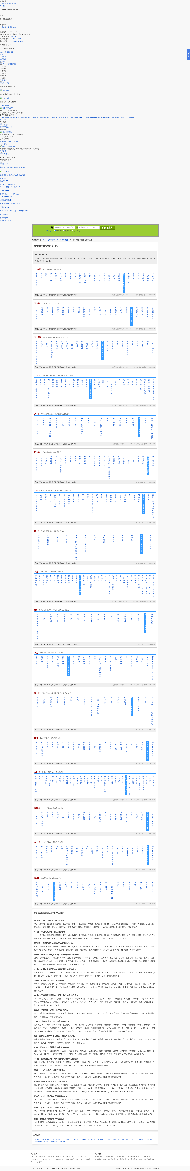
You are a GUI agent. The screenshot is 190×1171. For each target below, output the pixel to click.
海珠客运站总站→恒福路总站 (51, 878)
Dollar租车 (69, 1156)
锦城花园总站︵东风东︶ (36, 353)
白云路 (50, 578)
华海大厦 (95, 277)
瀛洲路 (120, 578)
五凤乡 (114, 276)
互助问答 (5, 171)
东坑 (43, 778)
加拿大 (24, 167)
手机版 (2, 6)
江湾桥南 (67, 345)
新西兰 (16, 167)
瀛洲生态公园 (128, 581)
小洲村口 (124, 579)
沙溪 (131, 744)
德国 (20, 167)
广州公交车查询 (62, 240)
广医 (88, 496)
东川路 (54, 578)
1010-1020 (13, 36)
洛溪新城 (133, 277)
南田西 (75, 276)
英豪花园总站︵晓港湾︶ (152, 429)
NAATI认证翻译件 (85, 117)
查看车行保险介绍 (6, 127)
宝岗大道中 (99, 461)
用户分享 (3, 151)
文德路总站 (36, 580)
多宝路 (52, 745)
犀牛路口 (66, 539)
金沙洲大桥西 (55, 500)
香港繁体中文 (14, 27)
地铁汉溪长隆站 (145, 386)
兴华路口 (67, 780)
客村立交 (75, 421)
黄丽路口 (46, 498)
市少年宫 (83, 498)
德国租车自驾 (50, 1139)
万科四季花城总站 (36, 502)
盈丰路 (146, 420)
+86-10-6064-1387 (16, 41)
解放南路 (85, 460)
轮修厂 (102, 578)
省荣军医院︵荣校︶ (101, 427)
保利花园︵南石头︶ (143, 785)
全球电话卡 (6, 98)
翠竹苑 (77, 849)
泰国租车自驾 (60, 1139)
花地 (62, 848)
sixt (85, 1156)
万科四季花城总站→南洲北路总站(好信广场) (56, 490)
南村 (90, 275)
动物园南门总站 (39, 542)
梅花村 (42, 344)
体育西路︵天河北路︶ (50, 428)
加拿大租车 (38, 1142)
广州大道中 (81, 781)
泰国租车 (47, 1142)
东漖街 (142, 659)
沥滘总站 (36, 660)
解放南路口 (89, 747)
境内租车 (3, 59)
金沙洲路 (50, 498)
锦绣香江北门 (141, 385)
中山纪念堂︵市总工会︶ (92, 506)
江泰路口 (132, 850)
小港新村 (121, 746)
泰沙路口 (136, 780)
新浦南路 (148, 277)
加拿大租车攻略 (113, 1159)
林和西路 (43, 421)
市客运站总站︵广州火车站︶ (37, 627)
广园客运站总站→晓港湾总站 (51, 452)
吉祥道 (138, 276)
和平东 (68, 745)
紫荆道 (57, 700)
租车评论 (5, 154)
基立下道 (72, 345)
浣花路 (137, 659)
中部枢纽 (135, 579)
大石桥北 (122, 345)
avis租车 (34, 1156)
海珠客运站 (129, 278)
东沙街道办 (51, 702)
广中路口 (121, 660)
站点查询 (76, 231)
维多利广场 (56, 422)
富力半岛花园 (64, 500)
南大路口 (128, 383)
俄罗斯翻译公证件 (60, 117)
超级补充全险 (7, 132)
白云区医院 (74, 781)
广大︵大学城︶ (139, 582)
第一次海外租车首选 (9, 64)
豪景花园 (70, 780)
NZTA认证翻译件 (72, 117)
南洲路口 (63, 660)
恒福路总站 (152, 887)
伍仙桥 (63, 779)
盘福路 (70, 459)
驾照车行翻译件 (128, 117)
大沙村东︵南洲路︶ (109, 584)
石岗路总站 (153, 781)
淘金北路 (146, 886)
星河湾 (137, 344)
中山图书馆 (43, 580)
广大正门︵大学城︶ (150, 584)
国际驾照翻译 (4, 105)
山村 (57, 848)
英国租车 (142, 1139)
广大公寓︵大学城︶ (146, 584)
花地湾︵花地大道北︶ (67, 856)
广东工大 (57, 539)
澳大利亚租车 (92, 1139)
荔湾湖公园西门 (42, 749)
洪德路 (65, 276)
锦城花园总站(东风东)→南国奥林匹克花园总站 (57, 376)
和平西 (63, 745)
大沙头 (89, 885)
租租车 (2, 54)
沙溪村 (132, 344)
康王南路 (61, 277)
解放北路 (64, 617)
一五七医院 (50, 781)
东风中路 (101, 498)
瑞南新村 (119, 277)
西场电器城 (69, 499)
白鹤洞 (116, 659)
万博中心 (132, 383)
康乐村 (88, 420)
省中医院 (84, 746)
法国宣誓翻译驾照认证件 (26, 117)
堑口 (90, 458)
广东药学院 (80, 278)
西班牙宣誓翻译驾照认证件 (44, 117)
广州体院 (77, 780)
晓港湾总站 (153, 461)
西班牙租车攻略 (149, 1159)
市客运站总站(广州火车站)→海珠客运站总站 (54, 610)
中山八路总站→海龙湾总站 (52, 269)
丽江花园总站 (153, 313)
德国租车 (101, 1139)
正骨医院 (106, 498)
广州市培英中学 (110, 663)
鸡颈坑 (60, 779)
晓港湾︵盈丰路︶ (138, 705)
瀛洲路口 (116, 579)
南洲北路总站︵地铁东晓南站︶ (152, 712)
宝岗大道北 (95, 461)
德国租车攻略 (146, 1156)
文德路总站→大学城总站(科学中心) (52, 572)
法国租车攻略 (110, 1156)
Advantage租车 (36, 1162)
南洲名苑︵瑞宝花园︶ (129, 786)
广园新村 (46, 460)
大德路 (79, 745)
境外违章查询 (11, 3)
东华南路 (57, 345)
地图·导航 (3, 144)
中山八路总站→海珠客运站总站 (51, 738)
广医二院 (99, 277)
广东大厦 (97, 498)
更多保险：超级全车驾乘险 (9, 141)
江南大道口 (85, 278)
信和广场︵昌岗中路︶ (100, 667)
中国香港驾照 (96, 117)
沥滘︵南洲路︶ (91, 582)
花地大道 (72, 850)
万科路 (41, 497)
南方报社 (63, 421)
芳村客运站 (131, 661)
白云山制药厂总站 (36, 784)
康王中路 (51, 277)
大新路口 (73, 746)
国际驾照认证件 (7, 108)
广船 (78, 699)
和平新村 (74, 498)
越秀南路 (47, 579)
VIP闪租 (3, 61)
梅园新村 (56, 780)
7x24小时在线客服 (6, 52)
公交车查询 (51, 240)
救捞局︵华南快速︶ (113, 584)
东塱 (71, 699)
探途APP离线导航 (8, 146)
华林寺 (56, 276)
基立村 (105, 616)
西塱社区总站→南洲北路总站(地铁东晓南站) (56, 693)
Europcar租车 (69, 1159)
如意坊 (47, 745)
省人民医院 (100, 887)
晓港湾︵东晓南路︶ (124, 282)
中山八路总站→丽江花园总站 (51, 303)
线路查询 (68, 231)
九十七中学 (126, 747)
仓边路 (123, 885)
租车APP (3, 178)
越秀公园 (65, 460)
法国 (23, 175)
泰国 (11, 167)
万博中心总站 (153, 347)
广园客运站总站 (36, 463)
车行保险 (5, 125)
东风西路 (78, 498)
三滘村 (87, 578)
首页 (44, 240)
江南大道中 (100, 747)
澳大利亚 (6, 167)
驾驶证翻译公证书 (116, 117)
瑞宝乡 (137, 849)
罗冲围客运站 (59, 500)
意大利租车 (150, 1139)
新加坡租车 (55, 1142)
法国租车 (134, 1139)
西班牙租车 (117, 1139)
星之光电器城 (95, 888)
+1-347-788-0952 (16, 39)
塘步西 (142, 344)
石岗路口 (146, 780)
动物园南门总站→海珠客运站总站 (52, 531)
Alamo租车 (50, 1156)
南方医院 (46, 780)
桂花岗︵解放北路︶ (61, 465)
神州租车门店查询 (72, 1139)
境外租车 (3, 57)
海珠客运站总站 (150, 542)
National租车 (35, 1159)
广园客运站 (41, 461)
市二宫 (98, 616)
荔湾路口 (41, 277)
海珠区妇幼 (104, 461)
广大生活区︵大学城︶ (142, 586)
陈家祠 (46, 276)
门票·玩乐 (3, 80)
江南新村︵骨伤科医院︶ (109, 467)
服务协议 (156, 1168)
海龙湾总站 (153, 278)
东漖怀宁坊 (147, 661)
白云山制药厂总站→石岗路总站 (53, 772)
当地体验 (5, 90)
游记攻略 (5, 164)
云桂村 (77, 344)
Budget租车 (60, 1156)
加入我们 (134, 1168)
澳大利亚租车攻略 (134, 1156)
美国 (1, 167)
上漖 (117, 343)
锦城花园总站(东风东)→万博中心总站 (55, 337)
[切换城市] (49, 231)
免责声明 (148, 1168)
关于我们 (119, 1168)
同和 (39, 778)
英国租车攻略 (124, 1159)
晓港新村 (104, 277)
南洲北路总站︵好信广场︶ (153, 507)
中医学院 (56, 460)
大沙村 (106, 578)
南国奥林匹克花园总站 (153, 390)
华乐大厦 (141, 886)
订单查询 (3, 3)
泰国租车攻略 (121, 1156)
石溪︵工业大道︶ (139, 784)
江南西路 (114, 460)
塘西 (148, 343)
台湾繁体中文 (5, 27)
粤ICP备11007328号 (72, 1168)
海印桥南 (104, 539)
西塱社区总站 (37, 703)
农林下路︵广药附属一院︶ (76, 548)
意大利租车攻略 (100, 1159)
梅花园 (53, 779)
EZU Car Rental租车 (83, 1159)
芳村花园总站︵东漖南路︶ (153, 669)
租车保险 (3, 120)
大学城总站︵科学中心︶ (153, 587)
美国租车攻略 (99, 1156)
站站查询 (59, 231)
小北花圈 (129, 886)
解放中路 (80, 460)
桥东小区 (47, 850)
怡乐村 (107, 420)
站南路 (44, 616)
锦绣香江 (136, 383)
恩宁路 (58, 745)
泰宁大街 (105, 701)
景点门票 (5, 83)
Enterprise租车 (47, 1159)
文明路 (39, 578)
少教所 (98, 578)
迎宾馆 (75, 459)
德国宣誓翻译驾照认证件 (8, 117)
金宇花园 (64, 701)
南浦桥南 (143, 277)
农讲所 (118, 885)
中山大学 (95, 421)
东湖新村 (58, 579)
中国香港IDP (105, 117)
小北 (135, 884)
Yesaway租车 (58, 1159)
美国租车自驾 (39, 1139)
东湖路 (95, 538)
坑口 (126, 658)
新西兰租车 (126, 1139)
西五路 (131, 578)
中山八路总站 (36, 279)
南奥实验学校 (149, 385)
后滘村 (95, 578)
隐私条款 (141, 1168)
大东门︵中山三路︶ (112, 891)
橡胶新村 (105, 660)
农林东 (47, 344)
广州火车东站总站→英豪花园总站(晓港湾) (55, 414)
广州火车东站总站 (37, 426)
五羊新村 (69, 421)
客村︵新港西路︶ (82, 426)
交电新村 (51, 460)
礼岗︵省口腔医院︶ (98, 706)
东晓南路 (109, 277)
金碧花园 (133, 780)
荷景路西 (44, 701)
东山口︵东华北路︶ (52, 350)
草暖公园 (51, 617)
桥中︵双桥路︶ (42, 853)
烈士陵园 (106, 886)
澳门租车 (63, 1142)
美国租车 (83, 1139)
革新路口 (70, 277)
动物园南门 (48, 540)
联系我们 (126, 1168)
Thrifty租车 (78, 1156)
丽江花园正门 (147, 313)
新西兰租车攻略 (136, 1159)
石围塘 (52, 849)
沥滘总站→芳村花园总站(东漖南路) (52, 653)
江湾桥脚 (62, 345)
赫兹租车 (42, 1156)
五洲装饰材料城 (127, 348)
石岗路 (150, 779)
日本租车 (109, 1139)
